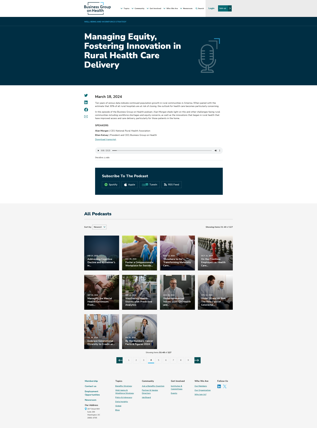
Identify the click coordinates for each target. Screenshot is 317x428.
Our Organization (203, 390)
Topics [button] (126, 8)
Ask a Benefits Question (153, 386)
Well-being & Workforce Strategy (124, 392)
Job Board (146, 397)
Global (118, 406)
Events (174, 393)
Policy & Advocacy (123, 397)
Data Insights (121, 401)
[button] (99, 227)
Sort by (87, 227)
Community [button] (139, 8)
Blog (117, 410)
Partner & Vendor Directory (150, 392)
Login (212, 8)
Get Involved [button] (155, 8)
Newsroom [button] (187, 8)
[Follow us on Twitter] (225, 386)
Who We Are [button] (172, 8)
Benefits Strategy (123, 386)
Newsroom (90, 399)
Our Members (201, 386)
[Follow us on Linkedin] (220, 386)
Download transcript (105, 139)
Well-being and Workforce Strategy (105, 21)
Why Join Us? (200, 394)
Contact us (90, 386)
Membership (91, 381)
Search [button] (201, 8)
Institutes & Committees (176, 387)
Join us (223, 8)
